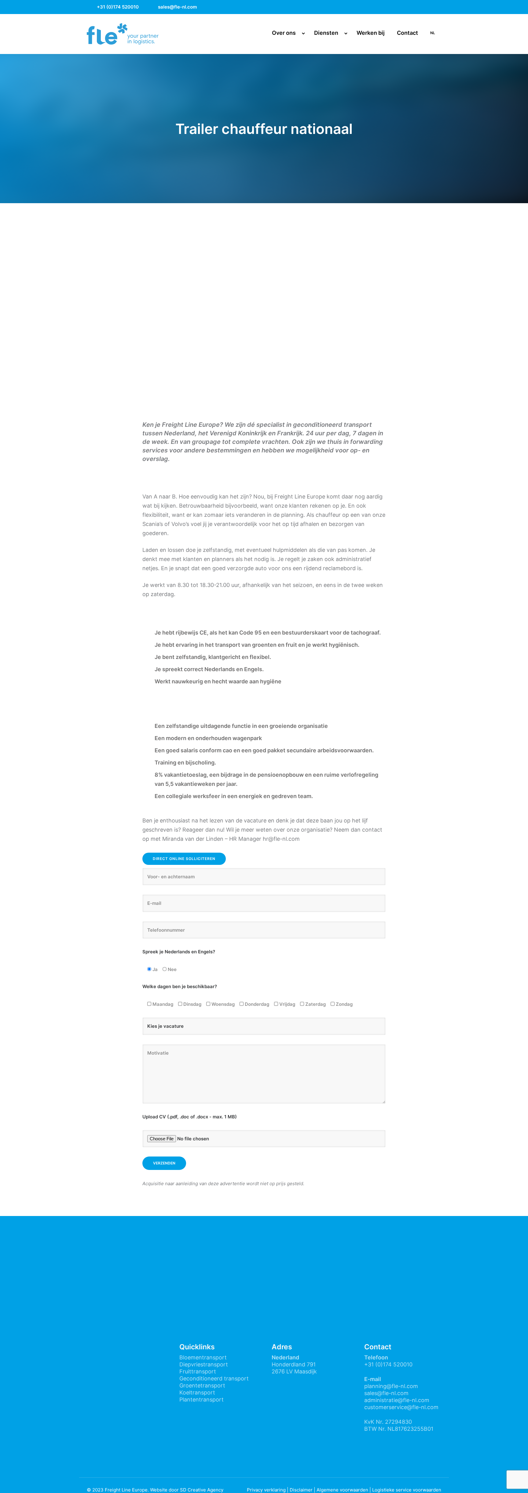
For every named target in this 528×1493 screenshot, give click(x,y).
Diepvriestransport (203, 1364)
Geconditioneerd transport (214, 1378)
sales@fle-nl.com (177, 7)
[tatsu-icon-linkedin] (438, 7)
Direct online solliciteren (184, 858)
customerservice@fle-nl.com (401, 1407)
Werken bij (371, 33)
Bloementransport (203, 1357)
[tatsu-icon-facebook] (406, 7)
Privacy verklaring (266, 1490)
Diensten (326, 33)
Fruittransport (197, 1371)
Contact (407, 33)
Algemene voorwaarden (342, 1490)
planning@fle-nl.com (391, 1386)
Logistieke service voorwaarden (406, 1490)
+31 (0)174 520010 (118, 7)
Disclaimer (301, 1490)
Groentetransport (202, 1385)
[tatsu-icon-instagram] (422, 7)
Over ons (284, 33)
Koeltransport (197, 1392)
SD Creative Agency (201, 1490)
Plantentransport (201, 1399)
